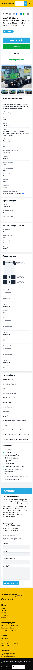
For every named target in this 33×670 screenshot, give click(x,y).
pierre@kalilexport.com (12, 539)
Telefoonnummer (9, 559)
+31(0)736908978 (10, 535)
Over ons (4, 615)
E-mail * (5, 551)
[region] (16, 664)
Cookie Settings (6, 667)
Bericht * (6, 566)
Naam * (5, 544)
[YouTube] (9, 599)
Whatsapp (16, 47)
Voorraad (4, 610)
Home (3, 608)
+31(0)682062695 (9, 656)
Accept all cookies (18, 667)
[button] (4, 77)
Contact (4, 617)
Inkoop (3, 613)
